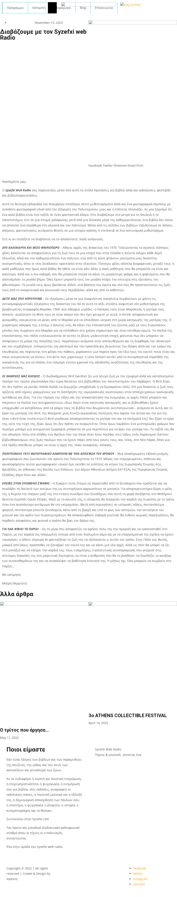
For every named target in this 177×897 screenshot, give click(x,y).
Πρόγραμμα (15, 8)
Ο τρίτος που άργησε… (24, 730)
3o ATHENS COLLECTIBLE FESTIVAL (127, 715)
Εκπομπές (39, 8)
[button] (95, 163)
